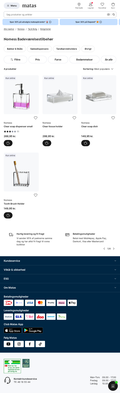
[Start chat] (113, 386)
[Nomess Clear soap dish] (98, 110)
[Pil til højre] (117, 22)
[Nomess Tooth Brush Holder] (21, 185)
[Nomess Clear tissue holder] (60, 110)
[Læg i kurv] (8, 143)
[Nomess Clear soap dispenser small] (21, 110)
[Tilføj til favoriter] (35, 118)
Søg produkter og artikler (19, 14)
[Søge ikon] (113, 14)
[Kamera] (108, 14)
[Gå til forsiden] (29, 6)
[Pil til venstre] (104, 248)
